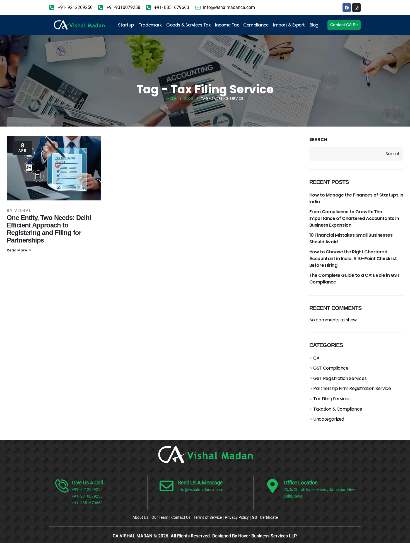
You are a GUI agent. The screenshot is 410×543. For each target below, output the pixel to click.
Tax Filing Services (331, 399)
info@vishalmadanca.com (200, 489)
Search (318, 140)
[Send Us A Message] (166, 486)
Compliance (255, 25)
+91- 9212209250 (87, 489)
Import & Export (289, 25)
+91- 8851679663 (87, 503)
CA (316, 358)
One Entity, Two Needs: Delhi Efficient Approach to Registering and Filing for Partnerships (49, 229)
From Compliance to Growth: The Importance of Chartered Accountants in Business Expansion (354, 218)
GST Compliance (330, 368)
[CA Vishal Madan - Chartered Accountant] (79, 25)
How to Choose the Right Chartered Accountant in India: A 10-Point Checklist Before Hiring (353, 258)
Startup (126, 25)
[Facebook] (347, 7)
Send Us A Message (200, 482)
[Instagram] (356, 7)
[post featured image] (54, 168)
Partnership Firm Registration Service (352, 388)
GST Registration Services (339, 378)
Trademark (150, 25)
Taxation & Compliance (337, 409)
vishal (23, 210)
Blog (314, 25)
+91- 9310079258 (87, 496)
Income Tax (226, 25)
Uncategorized (328, 419)
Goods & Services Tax (188, 25)
